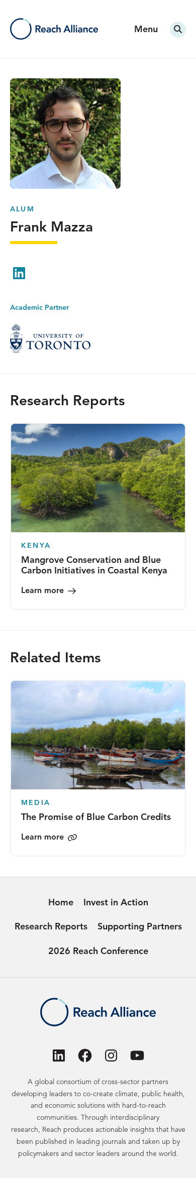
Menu (146, 29)
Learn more (42, 591)
